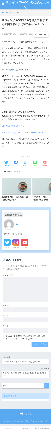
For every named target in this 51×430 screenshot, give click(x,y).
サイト (6, 326)
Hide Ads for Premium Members (42, 428)
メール (7, 316)
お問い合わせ (8, 428)
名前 (6, 305)
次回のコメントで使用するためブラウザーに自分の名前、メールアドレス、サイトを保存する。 (26, 337)
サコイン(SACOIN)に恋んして (25, 4)
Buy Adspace (25, 428)
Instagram (16, 247)
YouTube (24, 247)
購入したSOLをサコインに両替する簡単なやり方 (23, 132)
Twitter (7, 247)
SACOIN (17, 172)
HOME (27, 413)
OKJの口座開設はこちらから (14, 126)
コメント (8, 275)
